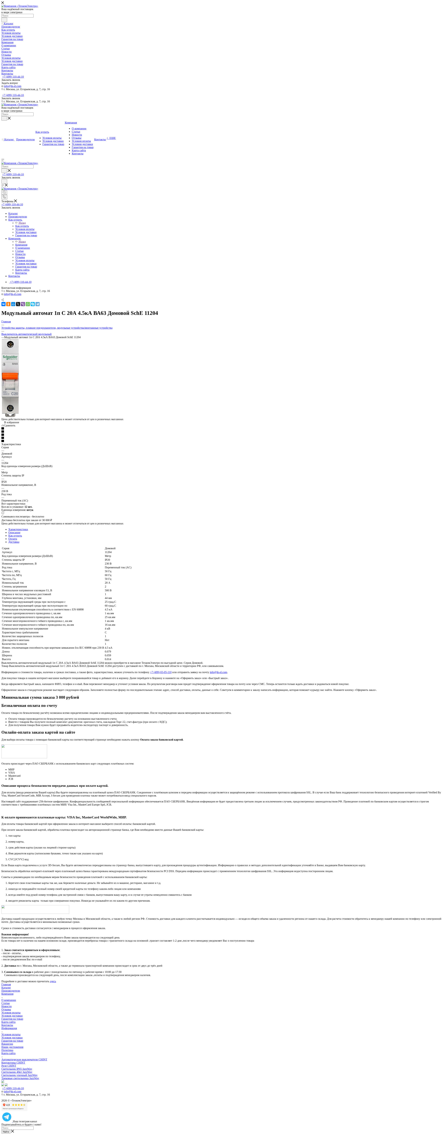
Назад (22, 222)
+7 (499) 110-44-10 (13, 76)
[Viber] (23, 304)
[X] (18, 304)
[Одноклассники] (8, 304)
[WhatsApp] (28, 304)
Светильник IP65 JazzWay (16, 1068)
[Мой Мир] (13, 304)
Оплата (12, 538)
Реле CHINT (8, 1065)
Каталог (6, 987)
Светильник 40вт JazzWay (16, 1072)
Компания (21, 244)
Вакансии (7, 1043)
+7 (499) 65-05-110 (161, 672)
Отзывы (6, 1009)
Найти (6, 1131)
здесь (53, 981)
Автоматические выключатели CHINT (24, 1059)
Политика (7, 1050)
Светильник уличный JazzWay (19, 1075)
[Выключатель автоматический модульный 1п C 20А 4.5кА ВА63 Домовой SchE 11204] (10, 416)
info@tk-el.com (12, 86)
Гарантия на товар (12, 1018)
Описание (14, 532)
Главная (6, 984)
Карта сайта (8, 1021)
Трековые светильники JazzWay (20, 1078)
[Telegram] (37, 304)
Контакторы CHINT (13, 1062)
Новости (6, 1006)
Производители (10, 990)
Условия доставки (12, 1015)
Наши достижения (12, 1047)
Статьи (5, 1003)
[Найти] (4, 20)
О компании (8, 1000)
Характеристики (18, 529)
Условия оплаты (11, 1012)
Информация (9, 1028)
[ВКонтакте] (3, 304)
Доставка (13, 541)
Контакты (7, 1025)
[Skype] (33, 304)
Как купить (22, 225)
